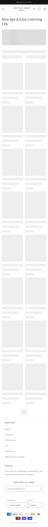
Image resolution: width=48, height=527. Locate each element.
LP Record (9, 435)
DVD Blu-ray (9, 451)
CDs (6, 446)
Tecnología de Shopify (32, 522)
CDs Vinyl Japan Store (20, 522)
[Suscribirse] (40, 489)
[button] (3, 9)
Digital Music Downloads (14, 457)
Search (7, 429)
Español (33, 505)
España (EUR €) (15, 505)
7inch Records (10, 440)
